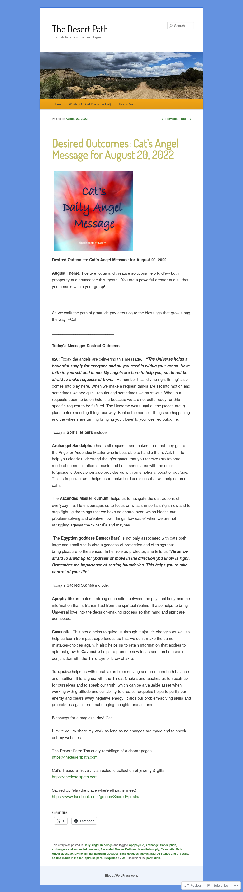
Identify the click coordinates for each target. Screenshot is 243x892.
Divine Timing (83, 853)
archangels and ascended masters (75, 849)
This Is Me (125, 104)
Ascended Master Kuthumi (118, 849)
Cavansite (167, 849)
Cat (124, 858)
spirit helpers (94, 858)
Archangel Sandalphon (160, 845)
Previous (170, 119)
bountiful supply (148, 849)
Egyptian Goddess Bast (110, 853)
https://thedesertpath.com (75, 777)
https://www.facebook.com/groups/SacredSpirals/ (95, 796)
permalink (153, 858)
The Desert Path (80, 28)
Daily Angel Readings (98, 845)
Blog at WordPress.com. (121, 875)
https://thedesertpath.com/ (75, 757)
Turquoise (110, 858)
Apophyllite (136, 845)
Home (57, 104)
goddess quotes (138, 853)
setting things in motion (67, 858)
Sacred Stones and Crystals (169, 853)
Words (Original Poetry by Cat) (90, 104)
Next (186, 119)
